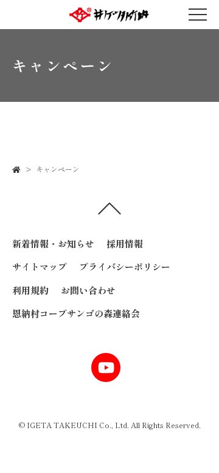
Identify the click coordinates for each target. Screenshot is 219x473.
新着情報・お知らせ (53, 243)
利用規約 (30, 290)
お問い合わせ (88, 290)
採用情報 (124, 243)
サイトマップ (39, 266)
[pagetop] (109, 211)
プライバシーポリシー (124, 266)
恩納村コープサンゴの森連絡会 (76, 313)
